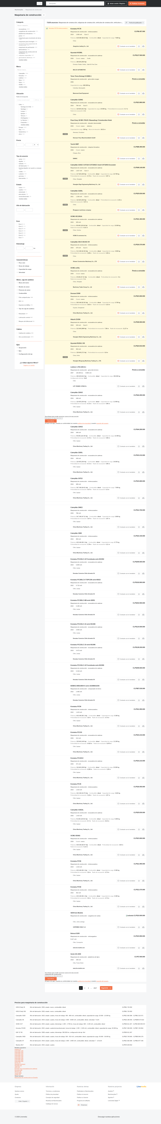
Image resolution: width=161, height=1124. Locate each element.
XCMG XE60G (75, 835)
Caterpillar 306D (76, 533)
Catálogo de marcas (52, 1104)
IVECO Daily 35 (20, 1007)
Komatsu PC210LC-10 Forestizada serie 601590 (87, 665)
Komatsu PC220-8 (77, 758)
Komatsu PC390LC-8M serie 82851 (83, 600)
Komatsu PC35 (76, 784)
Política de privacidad (52, 1094)
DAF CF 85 (19, 1032)
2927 (95, 988)
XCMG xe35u (75, 268)
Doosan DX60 (75, 293)
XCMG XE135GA (76, 216)
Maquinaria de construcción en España (26, 1077)
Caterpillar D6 (20, 1019)
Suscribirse (51, 421)
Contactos (18, 1097)
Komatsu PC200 (20, 1028)
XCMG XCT (19, 1024)
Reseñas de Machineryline (53, 1100)
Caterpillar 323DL (77, 191)
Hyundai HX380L (76, 52)
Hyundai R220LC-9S (78, 343)
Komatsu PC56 (76, 706)
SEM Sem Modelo (77, 913)
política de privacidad (84, 423)
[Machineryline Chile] (24, 3)
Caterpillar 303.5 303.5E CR (80, 242)
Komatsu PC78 (76, 29)
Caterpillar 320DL (77, 452)
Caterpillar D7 (20, 1040)
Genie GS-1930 (76, 954)
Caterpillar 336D (20, 1036)
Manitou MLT (20, 1045)
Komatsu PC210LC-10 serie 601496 (83, 644)
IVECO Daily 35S (21, 1011)
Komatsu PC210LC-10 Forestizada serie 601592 (87, 559)
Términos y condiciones (53, 1091)
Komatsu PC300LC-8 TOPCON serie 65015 (86, 579)
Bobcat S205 (75, 933)
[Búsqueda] (48, 3)
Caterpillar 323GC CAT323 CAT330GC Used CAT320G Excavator (93, 165)
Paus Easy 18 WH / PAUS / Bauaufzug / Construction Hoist (91, 120)
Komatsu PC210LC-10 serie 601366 (83, 624)
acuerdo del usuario (102, 423)
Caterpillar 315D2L (77, 810)
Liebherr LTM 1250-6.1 (78, 367)
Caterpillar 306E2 (77, 507)
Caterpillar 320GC (77, 392)
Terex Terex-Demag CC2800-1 (81, 76)
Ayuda (17, 1094)
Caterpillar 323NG (77, 100)
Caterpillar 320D (20, 1015)
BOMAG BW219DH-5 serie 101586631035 (85, 686)
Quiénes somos (19, 1091)
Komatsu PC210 (76, 732)
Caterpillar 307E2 (77, 478)
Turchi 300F (75, 144)
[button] (139, 46)
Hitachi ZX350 (75, 319)
